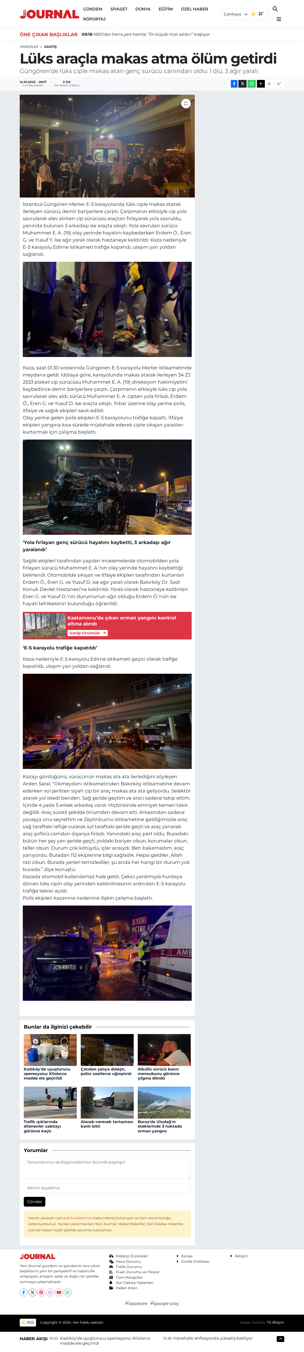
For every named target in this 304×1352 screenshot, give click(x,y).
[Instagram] (50, 1292)
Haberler (29, 47)
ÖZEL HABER (194, 9)
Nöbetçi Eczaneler (132, 1256)
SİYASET (118, 9)
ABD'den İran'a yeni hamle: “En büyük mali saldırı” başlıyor (146, 34)
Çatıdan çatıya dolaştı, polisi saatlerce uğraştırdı (106, 1071)
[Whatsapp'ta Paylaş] (251, 84)
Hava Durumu (128, 1261)
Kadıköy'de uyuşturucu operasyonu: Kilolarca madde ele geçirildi (47, 1073)
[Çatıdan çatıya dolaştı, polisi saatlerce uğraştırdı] (107, 1049)
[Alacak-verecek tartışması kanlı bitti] (107, 1102)
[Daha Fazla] (261, 84)
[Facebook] (24, 1292)
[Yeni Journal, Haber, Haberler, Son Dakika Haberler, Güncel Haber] (49, 13)
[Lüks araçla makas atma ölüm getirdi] (107, 146)
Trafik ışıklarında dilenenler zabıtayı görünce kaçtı (42, 1126)
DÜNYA (143, 9)
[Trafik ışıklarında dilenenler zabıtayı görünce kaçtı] (50, 1102)
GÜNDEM (92, 9)
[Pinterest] (41, 1292)
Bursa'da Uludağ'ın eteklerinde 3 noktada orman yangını (160, 1126)
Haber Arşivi (126, 1288)
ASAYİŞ (50, 47)
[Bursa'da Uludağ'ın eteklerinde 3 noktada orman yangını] (164, 1102)
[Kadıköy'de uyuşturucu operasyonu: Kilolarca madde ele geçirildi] (50, 1049)
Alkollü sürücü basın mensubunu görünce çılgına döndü (159, 1073)
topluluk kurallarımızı (74, 1218)
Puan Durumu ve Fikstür (138, 1272)
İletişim (241, 1256)
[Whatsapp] (67, 1292)
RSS (30, 1322)
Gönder (34, 1201)
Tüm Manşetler (129, 1277)
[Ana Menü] (277, 19)
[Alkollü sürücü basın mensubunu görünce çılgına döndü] (164, 1049)
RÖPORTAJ (94, 19)
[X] (32, 1292)
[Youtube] (59, 1292)
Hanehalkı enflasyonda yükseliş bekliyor (213, 1338)
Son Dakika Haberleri (134, 1283)
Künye (187, 1256)
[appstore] (136, 1303)
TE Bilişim (275, 1322)
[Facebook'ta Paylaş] (234, 84)
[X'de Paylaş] (242, 84)
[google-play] (164, 1303)
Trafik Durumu (129, 1267)
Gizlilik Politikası (195, 1261)
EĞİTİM (166, 9)
